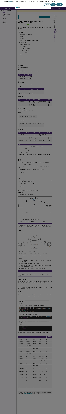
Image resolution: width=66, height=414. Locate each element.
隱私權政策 (10, 1)
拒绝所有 (59, 4)
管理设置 (47, 4)
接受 (53, 4)
